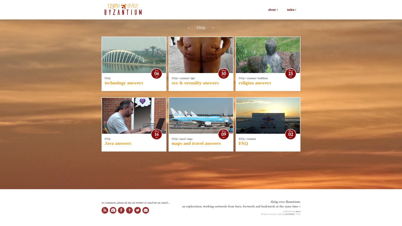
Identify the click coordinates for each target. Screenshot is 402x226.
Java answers (118, 143)
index (290, 10)
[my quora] (129, 210)
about (272, 10)
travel (182, 138)
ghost (298, 211)
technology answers (124, 82)
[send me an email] (145, 210)
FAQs (108, 78)
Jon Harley (290, 214)
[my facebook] (121, 210)
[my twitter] (137, 210)
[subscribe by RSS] (105, 210)
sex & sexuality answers (195, 82)
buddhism (263, 78)
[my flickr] (113, 210)
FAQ (243, 143)
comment (184, 78)
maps (190, 138)
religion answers (255, 82)
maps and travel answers (196, 143)
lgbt (193, 78)
